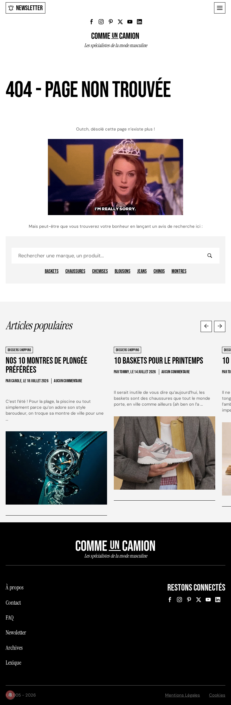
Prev (206, 326)
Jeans (142, 271)
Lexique (13, 663)
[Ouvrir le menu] (219, 8)
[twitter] (120, 21)
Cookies (217, 695)
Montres (179, 271)
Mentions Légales (182, 695)
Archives (14, 648)
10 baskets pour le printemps (158, 360)
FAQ (10, 618)
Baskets (52, 271)
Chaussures (75, 271)
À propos (14, 587)
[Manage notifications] (10, 694)
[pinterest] (110, 21)
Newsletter (29, 8)
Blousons (122, 271)
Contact (13, 603)
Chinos (159, 271)
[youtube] (129, 21)
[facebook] (91, 21)
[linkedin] (139, 21)
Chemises (100, 271)
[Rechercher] (209, 255)
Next (219, 326)
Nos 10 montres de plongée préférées (46, 365)
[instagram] (101, 21)
